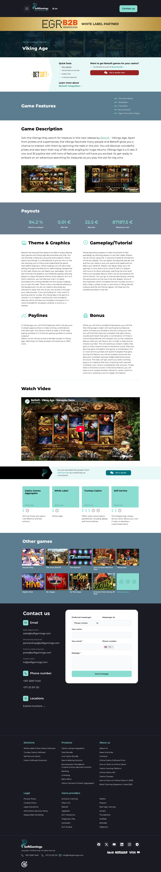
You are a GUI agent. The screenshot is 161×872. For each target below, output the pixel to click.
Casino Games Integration (73, 748)
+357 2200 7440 (32, 681)
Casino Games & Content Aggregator (78, 783)
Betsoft (42, 42)
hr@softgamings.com (35, 662)
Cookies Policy (30, 803)
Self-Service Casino (32, 756)
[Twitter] (106, 844)
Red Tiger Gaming (107, 807)
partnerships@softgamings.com (41, 643)
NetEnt (102, 799)
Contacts (103, 756)
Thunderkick (104, 815)
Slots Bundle (67, 752)
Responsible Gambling (34, 815)
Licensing (66, 775)
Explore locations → (34, 706)
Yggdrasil (66, 811)
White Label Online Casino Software (39, 748)
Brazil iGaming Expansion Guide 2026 (115, 784)
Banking (65, 771)
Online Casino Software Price (112, 760)
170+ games (66, 67)
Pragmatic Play (68, 819)
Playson (102, 803)
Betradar (103, 823)
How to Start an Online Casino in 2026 (116, 780)
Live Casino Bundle (70, 756)
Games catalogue (30, 42)
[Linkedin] (122, 844)
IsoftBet (103, 819)
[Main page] (41, 6)
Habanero (103, 827)
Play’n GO (66, 803)
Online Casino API (107, 772)
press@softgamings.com (37, 652)
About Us (103, 748)
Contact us (128, 8)
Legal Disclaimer (31, 807)
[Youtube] (114, 844)
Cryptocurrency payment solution (76, 767)
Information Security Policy (36, 811)
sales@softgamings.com (37, 633)
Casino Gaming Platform (110, 768)
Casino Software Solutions (35, 760)
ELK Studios (67, 827)
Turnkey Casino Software (35, 752)
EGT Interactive (68, 815)
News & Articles (106, 752)
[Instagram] (129, 844)
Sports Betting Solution (72, 760)
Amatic (102, 811)
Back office (66, 779)
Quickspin (66, 823)
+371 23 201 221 (31, 687)
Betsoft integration (69, 86)
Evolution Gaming (70, 799)
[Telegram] (137, 844)
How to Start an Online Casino (112, 764)
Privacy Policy (30, 799)
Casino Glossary (106, 776)
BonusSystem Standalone (73, 764)
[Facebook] (99, 844)
